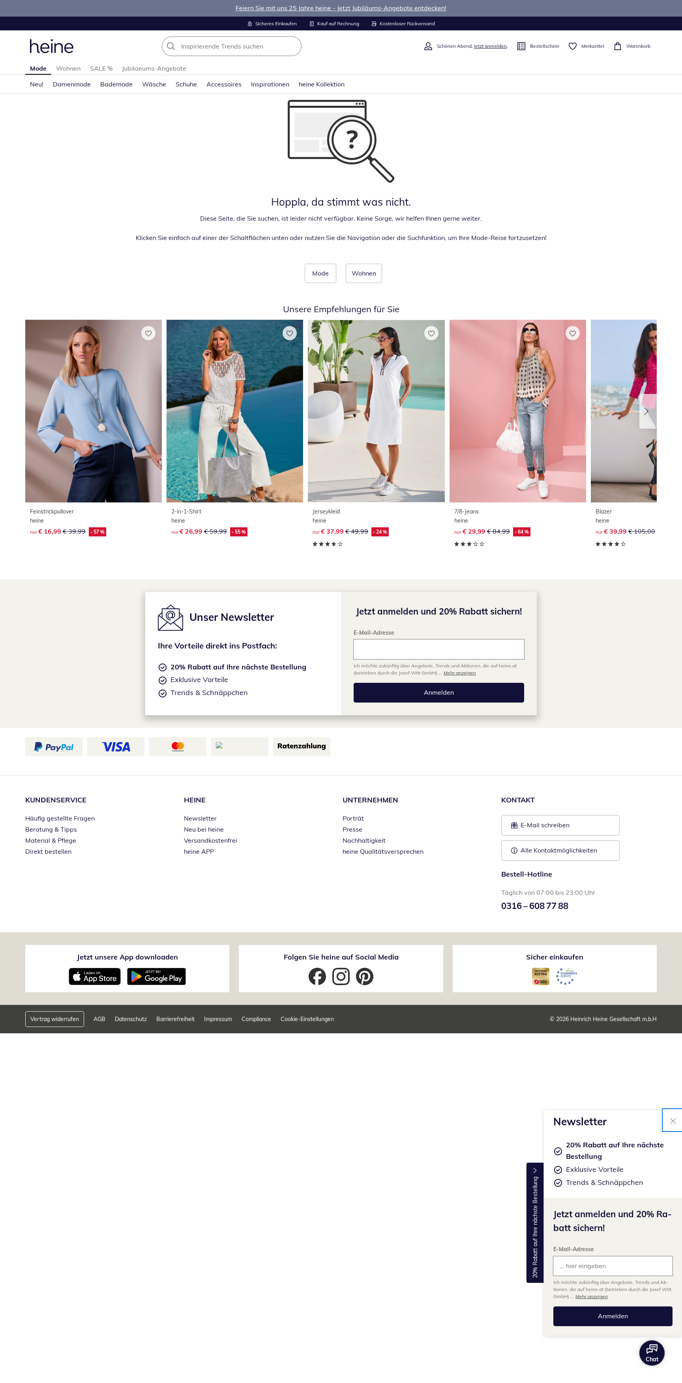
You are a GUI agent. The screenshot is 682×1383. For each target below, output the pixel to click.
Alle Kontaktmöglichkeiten (559, 850)
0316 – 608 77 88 (534, 905)
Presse (352, 829)
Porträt (353, 818)
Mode (38, 68)
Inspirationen (270, 84)
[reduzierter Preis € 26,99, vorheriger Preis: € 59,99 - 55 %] (235, 411)
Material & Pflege (50, 840)
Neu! (36, 84)
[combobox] (249, 46)
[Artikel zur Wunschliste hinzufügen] (148, 333)
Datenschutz (131, 1019)
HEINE (195, 799)
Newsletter (200, 818)
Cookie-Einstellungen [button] (307, 1019)
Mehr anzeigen (591, 1296)
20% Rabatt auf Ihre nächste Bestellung (535, 1227)
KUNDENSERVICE (55, 799)
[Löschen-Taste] (293, 46)
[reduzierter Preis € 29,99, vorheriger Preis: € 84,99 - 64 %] (518, 411)
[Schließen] (673, 1120)
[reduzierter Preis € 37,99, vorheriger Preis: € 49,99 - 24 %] (376, 411)
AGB (99, 1019)
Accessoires (224, 84)
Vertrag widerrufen (54, 1019)
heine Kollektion (322, 84)
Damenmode (72, 84)
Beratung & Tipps (51, 829)
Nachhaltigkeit (364, 840)
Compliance (256, 1019)
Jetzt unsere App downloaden (127, 956)
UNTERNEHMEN (370, 799)
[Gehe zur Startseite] (51, 46)
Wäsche (154, 84)
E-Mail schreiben (540, 827)
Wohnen (68, 68)
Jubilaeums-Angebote (154, 68)
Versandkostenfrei (210, 840)
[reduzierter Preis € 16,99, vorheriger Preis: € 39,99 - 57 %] (93, 411)
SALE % (101, 68)
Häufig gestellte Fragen (60, 818)
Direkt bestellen (48, 851)
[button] (648, 411)
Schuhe (186, 84)
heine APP (199, 851)
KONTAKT (518, 799)
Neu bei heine (204, 829)
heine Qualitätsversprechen (383, 851)
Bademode (116, 84)
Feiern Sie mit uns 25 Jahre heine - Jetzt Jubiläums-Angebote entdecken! (341, 8)
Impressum (218, 1019)
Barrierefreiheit (175, 1019)
